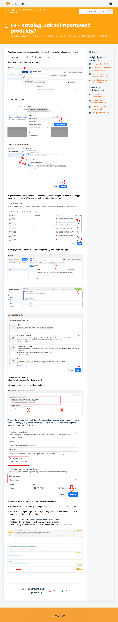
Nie (53, 590)
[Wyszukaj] (109, 11)
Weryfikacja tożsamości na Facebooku (101, 81)
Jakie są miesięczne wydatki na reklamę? (100, 75)
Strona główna (11, 9)
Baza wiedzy (26, 9)
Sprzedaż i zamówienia (46, 9)
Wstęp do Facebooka (100, 64)
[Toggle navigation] (110, 4)
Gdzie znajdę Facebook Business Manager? (101, 69)
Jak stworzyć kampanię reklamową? (101, 107)
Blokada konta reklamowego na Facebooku (99, 101)
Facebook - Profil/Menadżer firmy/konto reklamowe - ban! (101, 95)
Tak (66, 590)
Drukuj (95, 52)
